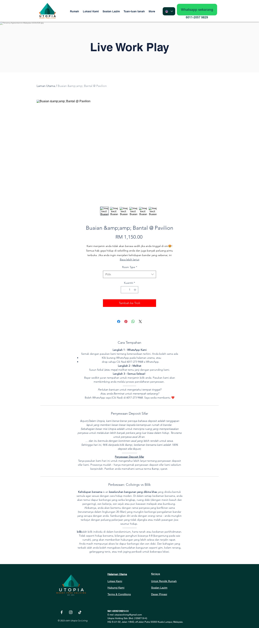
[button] (134, 11)
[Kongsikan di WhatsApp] (133, 321)
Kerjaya (155, 573)
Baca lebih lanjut (129, 259)
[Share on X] (140, 321)
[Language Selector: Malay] (169, 11)
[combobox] (129, 274)
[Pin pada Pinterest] (126, 321)
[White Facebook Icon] (61, 612)
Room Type (129, 267)
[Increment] (135, 289)
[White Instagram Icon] (70, 612)
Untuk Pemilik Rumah (164, 581)
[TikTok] (80, 612)
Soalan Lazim (159, 587)
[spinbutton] (129, 289)
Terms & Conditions (119, 594)
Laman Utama (46, 86)
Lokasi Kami (115, 581)
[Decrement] (123, 289)
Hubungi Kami (116, 587)
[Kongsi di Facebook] (118, 321)
